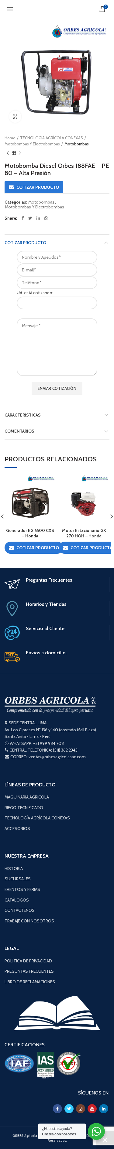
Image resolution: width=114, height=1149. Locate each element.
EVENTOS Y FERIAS (22, 889)
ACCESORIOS (17, 828)
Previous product (8, 153)
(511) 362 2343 (65, 750)
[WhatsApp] (46, 218)
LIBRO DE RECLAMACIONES (30, 982)
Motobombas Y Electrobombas (32, 143)
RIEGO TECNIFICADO (24, 807)
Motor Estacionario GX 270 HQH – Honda (84, 533)
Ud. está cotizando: (35, 292)
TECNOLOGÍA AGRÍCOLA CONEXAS (51, 137)
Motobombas (76, 143)
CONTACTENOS (20, 910)
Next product (20, 153)
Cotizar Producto (25, 242)
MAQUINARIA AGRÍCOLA (27, 797)
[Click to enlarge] (15, 117)
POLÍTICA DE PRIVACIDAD (28, 961)
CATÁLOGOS (17, 900)
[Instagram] (80, 1108)
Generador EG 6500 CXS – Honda (30, 533)
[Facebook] (22, 218)
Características (23, 415)
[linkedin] (38, 218)
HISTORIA (14, 868)
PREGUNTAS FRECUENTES (29, 971)
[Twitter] (30, 218)
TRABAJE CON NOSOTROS (29, 921)
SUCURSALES (18, 879)
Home (10, 137)
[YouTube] (92, 1108)
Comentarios (19, 431)
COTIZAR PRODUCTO (37, 187)
